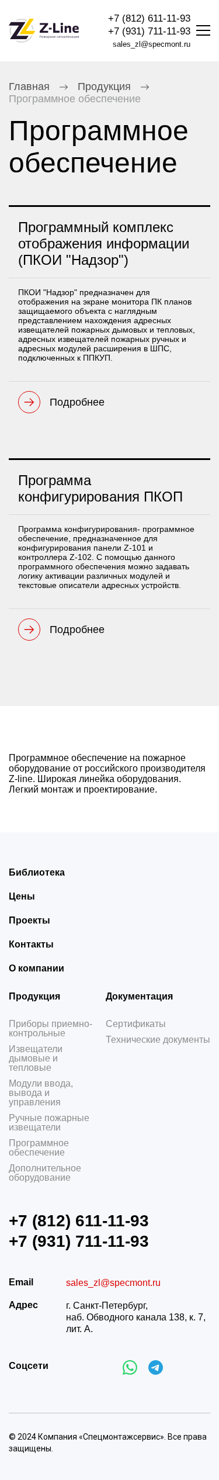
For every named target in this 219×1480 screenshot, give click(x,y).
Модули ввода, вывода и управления (41, 1093)
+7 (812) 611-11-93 (149, 18)
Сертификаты (136, 1024)
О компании (36, 968)
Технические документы (158, 1040)
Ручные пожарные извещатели (49, 1123)
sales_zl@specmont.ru (151, 44)
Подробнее (77, 402)
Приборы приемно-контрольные (50, 1028)
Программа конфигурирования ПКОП (100, 488)
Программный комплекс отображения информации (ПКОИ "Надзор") (103, 243)
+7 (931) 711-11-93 (149, 31)
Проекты (29, 920)
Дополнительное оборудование (45, 1173)
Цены (22, 896)
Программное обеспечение (39, 1148)
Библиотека (37, 872)
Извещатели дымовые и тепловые (35, 1059)
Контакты (31, 944)
